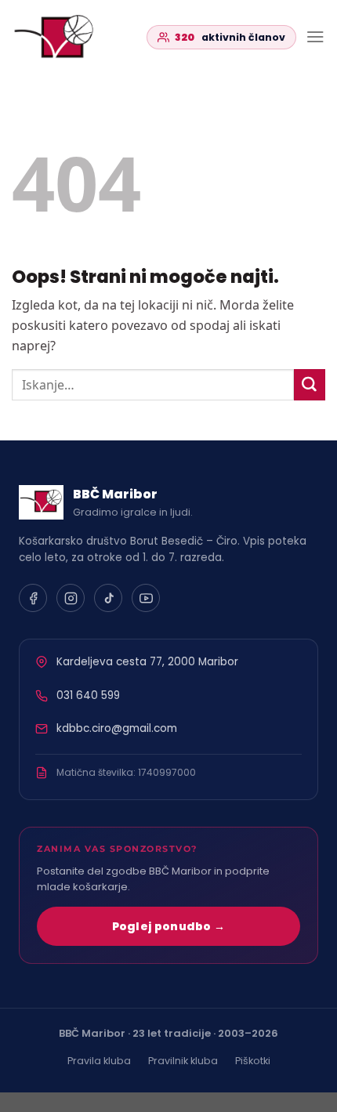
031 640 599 (88, 695)
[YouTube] (146, 598)
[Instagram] (70, 598)
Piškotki (252, 1060)
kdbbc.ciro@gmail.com (116, 728)
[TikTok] (108, 598)
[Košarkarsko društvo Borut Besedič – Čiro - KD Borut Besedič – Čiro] (68, 37)
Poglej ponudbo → (169, 926)
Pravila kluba (99, 1060)
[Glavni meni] (315, 36)
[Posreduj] (309, 384)
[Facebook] (33, 598)
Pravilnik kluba (183, 1060)
